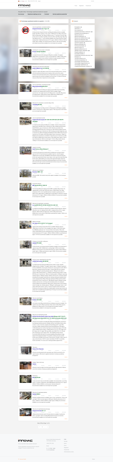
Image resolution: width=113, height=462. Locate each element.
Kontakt (92, 1)
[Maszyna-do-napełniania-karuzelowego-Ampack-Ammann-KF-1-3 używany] (25, 412)
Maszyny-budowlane (80, 36)
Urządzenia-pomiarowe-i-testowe (82, 66)
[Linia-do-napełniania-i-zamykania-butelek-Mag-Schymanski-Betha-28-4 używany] (25, 88)
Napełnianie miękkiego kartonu (35, 14)
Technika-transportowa (80, 60)
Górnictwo (77, 28)
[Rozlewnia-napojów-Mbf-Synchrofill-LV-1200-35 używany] (25, 187)
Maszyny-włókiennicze (80, 49)
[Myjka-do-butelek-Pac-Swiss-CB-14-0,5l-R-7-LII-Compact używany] (25, 225)
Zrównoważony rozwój (69, 451)
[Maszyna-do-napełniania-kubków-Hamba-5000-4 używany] (25, 395)
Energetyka (78, 27)
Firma (76, 5)
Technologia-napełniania (81, 64)
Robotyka (77, 56)
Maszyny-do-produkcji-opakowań (82, 41)
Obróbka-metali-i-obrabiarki (82, 50)
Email (47, 445)
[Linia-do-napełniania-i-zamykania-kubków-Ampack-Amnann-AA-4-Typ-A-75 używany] (25, 30)
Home (65, 443)
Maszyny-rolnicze (79, 47)
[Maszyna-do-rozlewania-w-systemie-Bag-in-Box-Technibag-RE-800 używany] (25, 106)
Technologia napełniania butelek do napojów (37, 11)
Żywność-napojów (79, 42)
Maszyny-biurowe (79, 34)
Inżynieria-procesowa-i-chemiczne (83, 31)
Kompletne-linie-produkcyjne (81, 33)
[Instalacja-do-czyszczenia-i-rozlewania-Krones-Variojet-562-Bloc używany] (25, 53)
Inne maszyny (21, 14)
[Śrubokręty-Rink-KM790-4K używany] (25, 379)
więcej (66, 44)
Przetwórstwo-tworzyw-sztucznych (83, 55)
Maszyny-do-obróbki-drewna (82, 38)
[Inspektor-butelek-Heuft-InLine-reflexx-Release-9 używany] (25, 150)
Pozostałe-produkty (79, 53)
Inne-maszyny (78, 30)
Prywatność (88, 5)
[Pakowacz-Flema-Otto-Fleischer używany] (25, 350)
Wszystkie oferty (22, 11)
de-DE (21, 1)
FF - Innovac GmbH (22, 459)
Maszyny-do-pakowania (81, 39)
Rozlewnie (47, 14)
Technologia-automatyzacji (81, 61)
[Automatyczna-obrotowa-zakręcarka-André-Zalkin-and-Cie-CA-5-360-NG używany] (25, 70)
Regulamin (81, 5)
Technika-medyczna (79, 58)
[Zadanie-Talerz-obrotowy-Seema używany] (25, 365)
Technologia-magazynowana (82, 63)
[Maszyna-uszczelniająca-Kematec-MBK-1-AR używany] (25, 173)
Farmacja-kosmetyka (80, 45)
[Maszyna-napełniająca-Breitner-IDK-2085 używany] (25, 301)
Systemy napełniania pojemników (60, 14)
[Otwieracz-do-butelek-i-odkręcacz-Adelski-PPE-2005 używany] (25, 244)
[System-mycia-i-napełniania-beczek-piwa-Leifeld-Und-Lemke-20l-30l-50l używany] (25, 263)
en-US (25, 1)
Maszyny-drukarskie (79, 44)
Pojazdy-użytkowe (79, 52)
